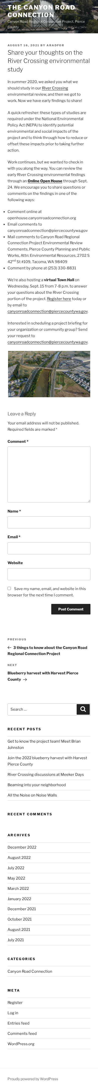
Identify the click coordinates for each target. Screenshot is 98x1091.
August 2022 (19, 857)
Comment (18, 441)
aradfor (55, 45)
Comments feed (22, 1033)
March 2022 (18, 888)
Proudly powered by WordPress (33, 1079)
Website (15, 563)
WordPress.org (21, 1044)
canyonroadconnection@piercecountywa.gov (47, 311)
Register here (59, 299)
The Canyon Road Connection (41, 11)
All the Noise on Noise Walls (32, 795)
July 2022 (16, 868)
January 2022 (19, 899)
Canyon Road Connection (30, 971)
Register (15, 1002)
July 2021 (16, 940)
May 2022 (16, 878)
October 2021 (20, 919)
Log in (13, 1013)
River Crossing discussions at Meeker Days (46, 774)
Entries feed (18, 1023)
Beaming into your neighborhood (37, 785)
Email (14, 537)
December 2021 (22, 909)
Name (14, 511)
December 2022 (22, 847)
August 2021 (19, 929)
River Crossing (55, 88)
